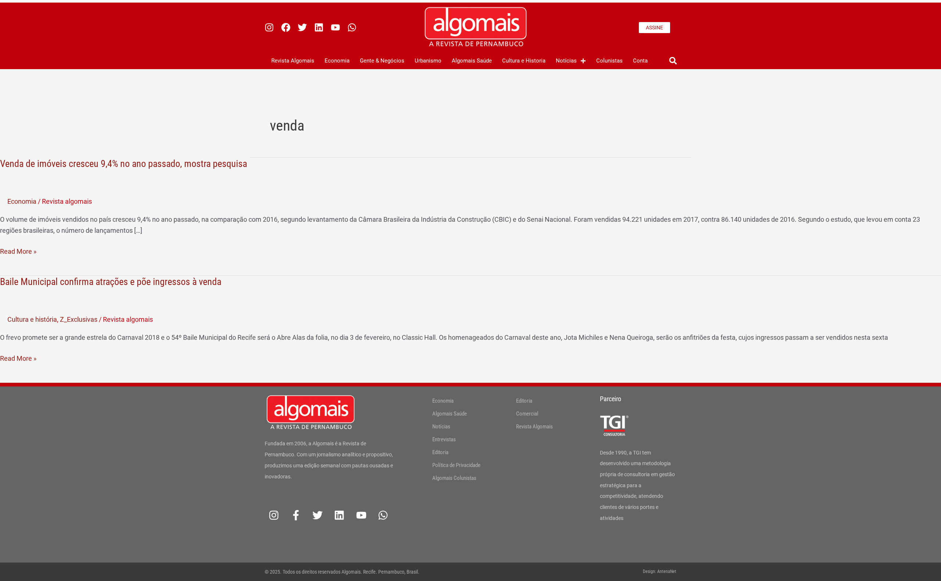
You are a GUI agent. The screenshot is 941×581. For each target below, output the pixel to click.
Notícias (566, 60)
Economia (337, 60)
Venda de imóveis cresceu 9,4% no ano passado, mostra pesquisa (123, 163)
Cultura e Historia (523, 60)
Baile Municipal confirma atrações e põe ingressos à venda (110, 281)
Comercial (527, 413)
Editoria (440, 452)
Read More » (18, 251)
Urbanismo (428, 60)
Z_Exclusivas (78, 319)
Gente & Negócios (382, 60)
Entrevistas (444, 439)
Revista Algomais (292, 60)
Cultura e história (32, 319)
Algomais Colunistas (454, 478)
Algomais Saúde (472, 60)
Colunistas (609, 60)
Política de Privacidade (456, 465)
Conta (640, 60)
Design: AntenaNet (659, 571)
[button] (673, 61)
